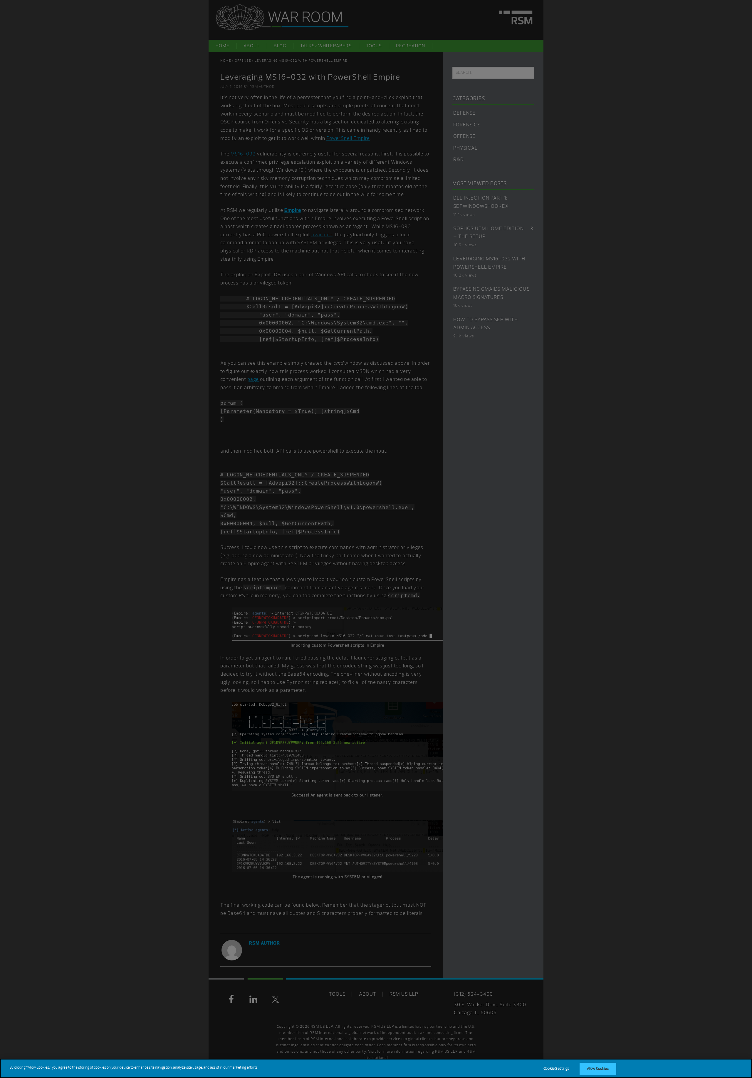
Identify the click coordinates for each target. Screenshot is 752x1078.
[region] (376, 1068)
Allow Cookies (598, 1068)
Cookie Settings (556, 1068)
